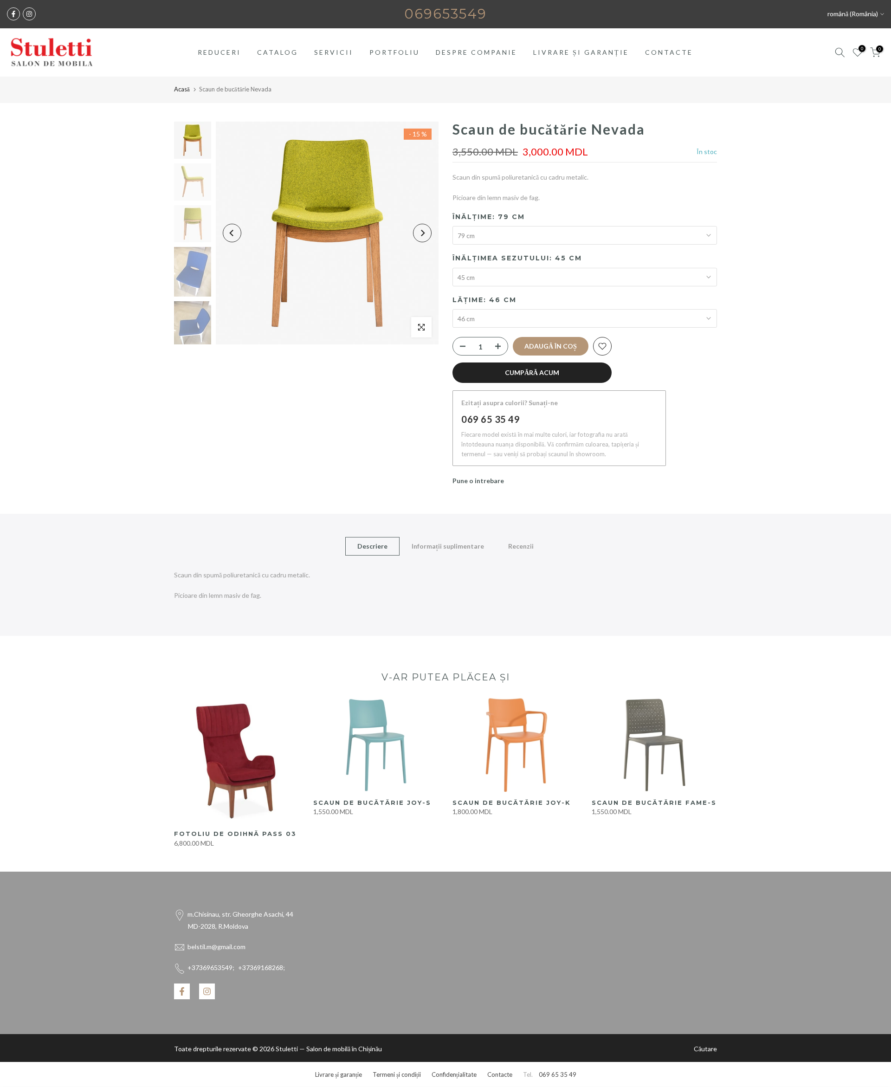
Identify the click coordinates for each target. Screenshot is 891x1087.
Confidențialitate (454, 1074)
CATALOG (277, 52)
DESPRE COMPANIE (476, 52)
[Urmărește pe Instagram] (29, 13)
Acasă (182, 89)
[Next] (422, 233)
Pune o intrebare (478, 481)
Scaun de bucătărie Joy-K (511, 802)
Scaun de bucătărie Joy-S (372, 802)
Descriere (372, 546)
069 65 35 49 (490, 419)
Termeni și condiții (397, 1074)
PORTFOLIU (394, 52)
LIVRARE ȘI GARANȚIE (581, 52)
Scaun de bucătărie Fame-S (654, 802)
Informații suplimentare (448, 546)
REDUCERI (219, 52)
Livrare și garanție (338, 1074)
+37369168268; (236, 967)
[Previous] (232, 233)
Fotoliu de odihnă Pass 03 (235, 833)
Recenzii (521, 546)
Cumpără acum (532, 372)
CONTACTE (669, 52)
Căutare (705, 1049)
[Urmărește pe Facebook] (13, 13)
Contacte (499, 1074)
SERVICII (333, 52)
